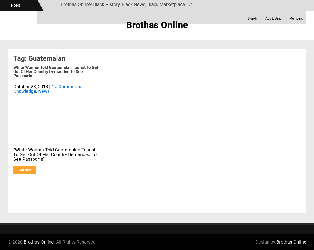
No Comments (66, 86)
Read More (24, 170)
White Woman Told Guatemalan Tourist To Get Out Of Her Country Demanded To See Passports (55, 71)
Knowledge (24, 91)
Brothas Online (39, 242)
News (44, 91)
